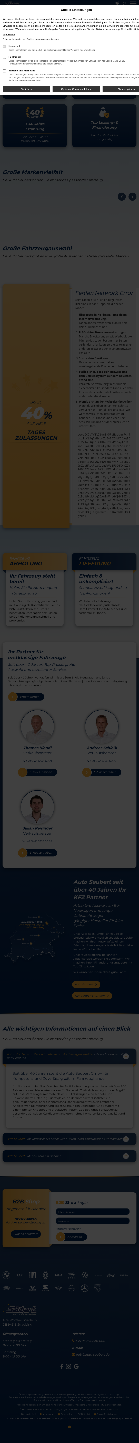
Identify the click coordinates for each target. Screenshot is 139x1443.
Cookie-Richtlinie (130, 29)
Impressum (9, 34)
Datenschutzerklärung (108, 29)
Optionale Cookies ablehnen (76, 89)
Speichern (26, 89)
